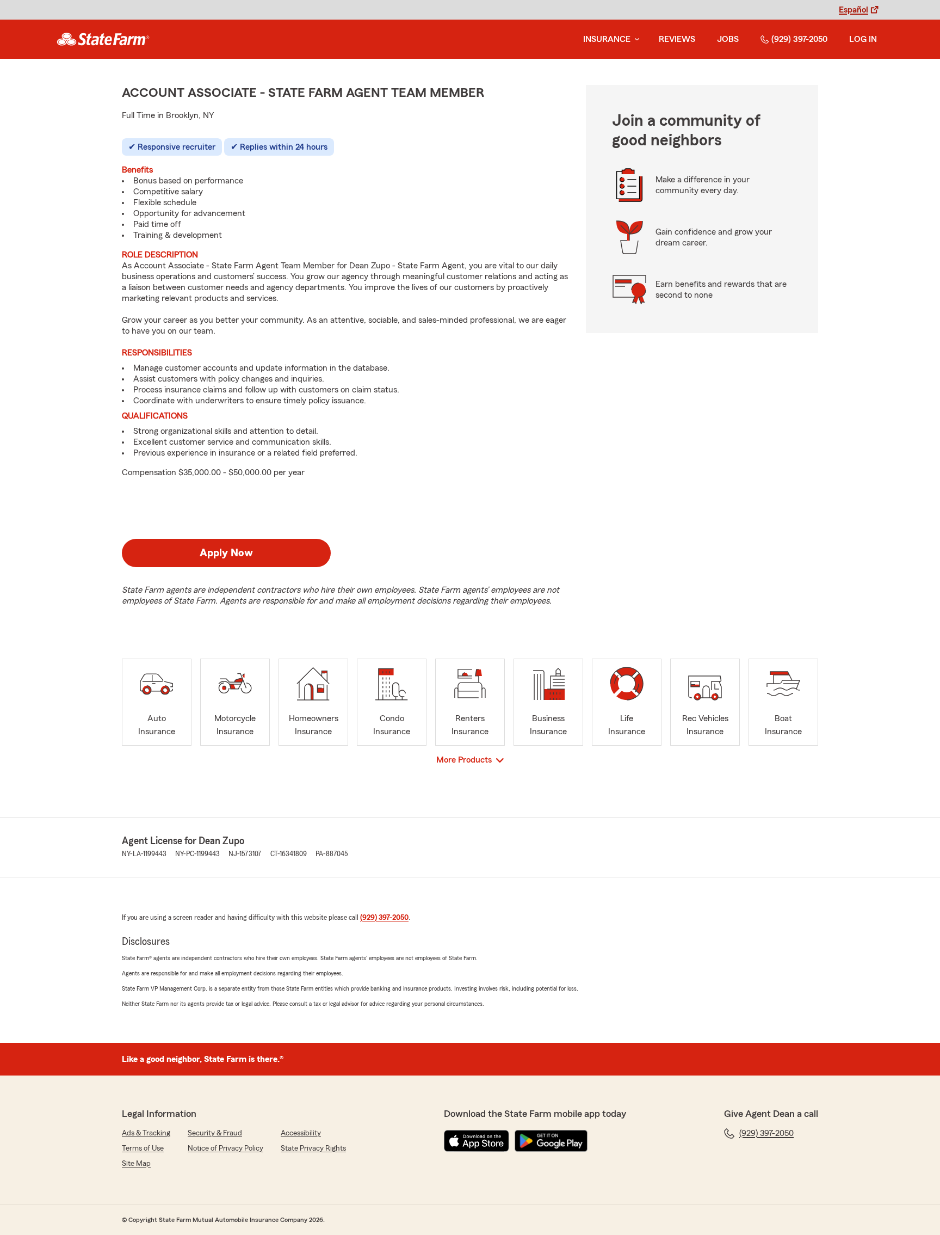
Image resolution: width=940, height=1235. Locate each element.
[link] (103, 39)
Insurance (606, 39)
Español (853, 9)
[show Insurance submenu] (634, 39)
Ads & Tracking (146, 1133)
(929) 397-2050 (799, 39)
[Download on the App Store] (476, 1141)
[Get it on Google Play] (551, 1141)
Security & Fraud (215, 1133)
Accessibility (301, 1133)
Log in (863, 39)
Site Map (136, 1164)
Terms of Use (143, 1148)
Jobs (728, 39)
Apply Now (226, 553)
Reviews (677, 39)
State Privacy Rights (313, 1148)
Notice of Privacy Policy (225, 1148)
